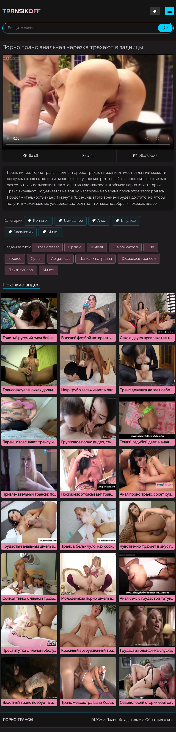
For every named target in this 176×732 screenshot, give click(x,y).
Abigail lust (60, 258)
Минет (53, 232)
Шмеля (97, 247)
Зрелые (14, 258)
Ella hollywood (125, 247)
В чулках (128, 220)
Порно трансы (18, 720)
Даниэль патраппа (95, 258)
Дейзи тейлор (20, 270)
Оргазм (74, 247)
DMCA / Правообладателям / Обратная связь (132, 720)
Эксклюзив (23, 232)
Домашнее (73, 220)
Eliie (150, 247)
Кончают (40, 220)
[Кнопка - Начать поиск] (165, 28)
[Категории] (169, 11)
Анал (101, 220)
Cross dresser (47, 247)
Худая (36, 258)
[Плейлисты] (155, 11)
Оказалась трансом (138, 258)
